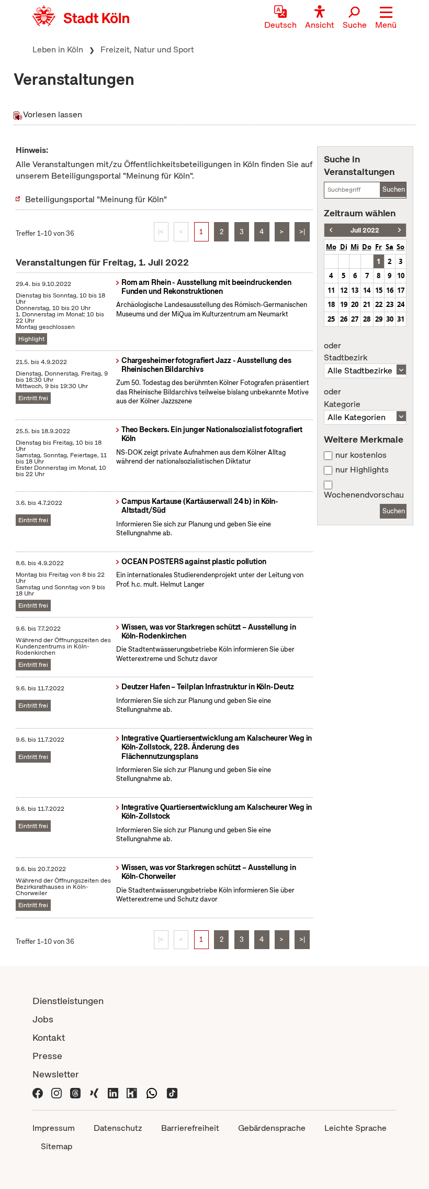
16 (389, 290)
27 (354, 319)
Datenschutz (118, 1127)
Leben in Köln (57, 49)
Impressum (53, 1127)
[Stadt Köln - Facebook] (37, 1092)
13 (354, 290)
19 (343, 304)
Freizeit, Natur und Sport (147, 49)
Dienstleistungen (68, 1001)
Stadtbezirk (345, 352)
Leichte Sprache (355, 1127)
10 (400, 275)
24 (400, 304)
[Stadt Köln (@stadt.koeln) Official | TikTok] (172, 1092)
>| (302, 231)
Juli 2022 (365, 230)
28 (366, 319)
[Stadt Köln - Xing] (94, 1092)
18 (331, 304)
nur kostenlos (361, 455)
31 (400, 319)
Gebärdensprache (272, 1127)
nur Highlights (362, 470)
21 (366, 304)
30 (389, 319)
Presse (47, 1056)
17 (400, 290)
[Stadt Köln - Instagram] (56, 1092)
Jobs (42, 1019)
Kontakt (48, 1037)
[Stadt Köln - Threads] (75, 1092)
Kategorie (342, 398)
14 (366, 290)
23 (389, 304)
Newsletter (55, 1074)
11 (331, 290)
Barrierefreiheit (190, 1127)
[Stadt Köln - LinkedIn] (113, 1092)
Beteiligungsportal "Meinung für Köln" (96, 199)
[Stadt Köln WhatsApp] (151, 1092)
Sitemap (56, 1146)
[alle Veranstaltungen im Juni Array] (330, 230)
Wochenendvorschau (364, 495)
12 (343, 290)
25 (331, 319)
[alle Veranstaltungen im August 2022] (399, 230)
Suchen (393, 189)
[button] (386, 18)
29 (378, 319)
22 (378, 304)
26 (343, 319)
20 (354, 304)
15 (378, 290)
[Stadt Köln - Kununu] (132, 1092)
